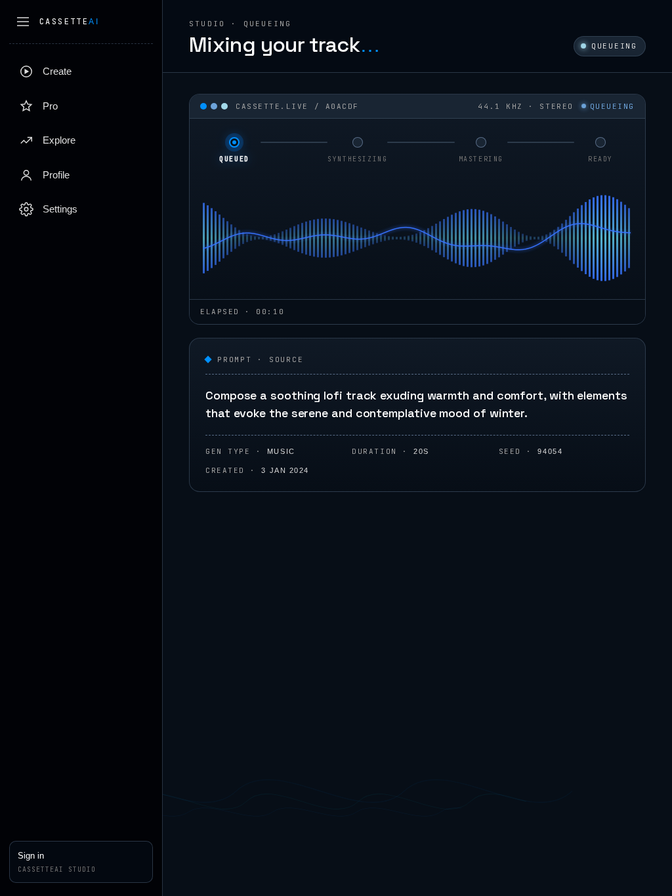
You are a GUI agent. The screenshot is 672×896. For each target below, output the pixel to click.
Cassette (69, 21)
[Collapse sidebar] (23, 21)
